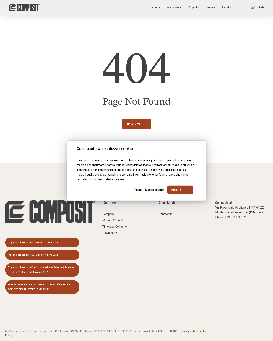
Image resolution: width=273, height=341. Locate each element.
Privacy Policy (189, 331)
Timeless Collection (115, 226)
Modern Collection (114, 220)
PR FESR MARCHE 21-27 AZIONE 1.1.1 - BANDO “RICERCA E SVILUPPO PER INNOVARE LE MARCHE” (39, 287)
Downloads (109, 233)
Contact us (166, 214)
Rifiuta (138, 189)
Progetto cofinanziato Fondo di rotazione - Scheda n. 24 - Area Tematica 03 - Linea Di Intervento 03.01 (41, 269)
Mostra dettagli (154, 189)
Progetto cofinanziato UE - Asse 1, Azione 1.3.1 (33, 242)
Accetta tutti (180, 189)
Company (108, 214)
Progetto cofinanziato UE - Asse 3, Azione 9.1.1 (33, 254)
